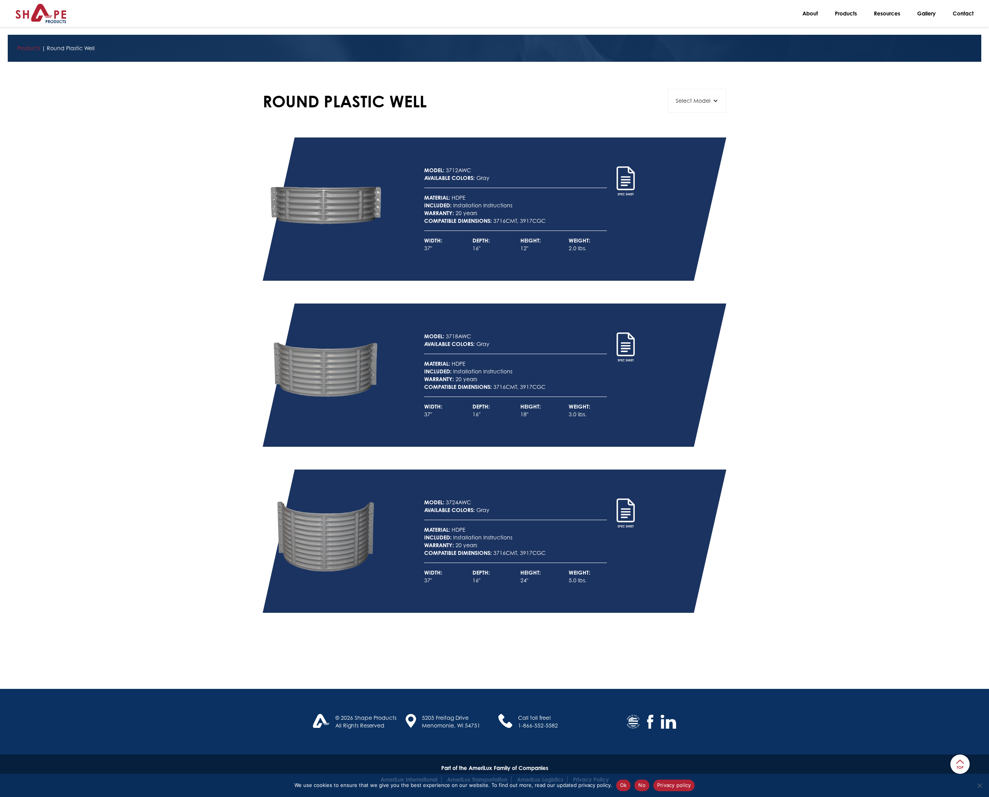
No (642, 785)
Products (846, 13)
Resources (887, 13)
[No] (979, 785)
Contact (963, 13)
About (810, 13)
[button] (697, 101)
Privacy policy (674, 785)
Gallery (926, 13)
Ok (623, 785)
